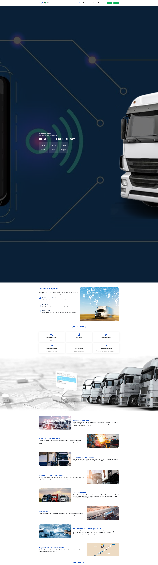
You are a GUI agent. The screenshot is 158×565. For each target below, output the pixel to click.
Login (109, 2)
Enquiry (116, 2)
